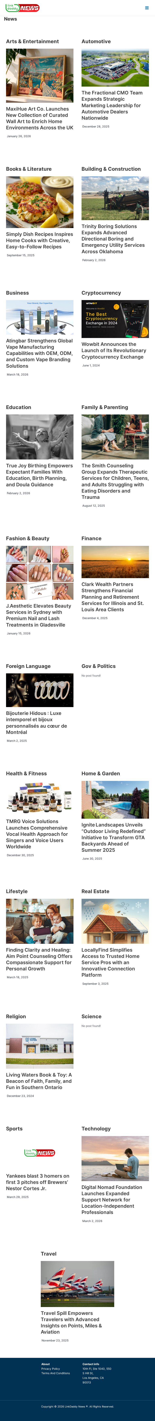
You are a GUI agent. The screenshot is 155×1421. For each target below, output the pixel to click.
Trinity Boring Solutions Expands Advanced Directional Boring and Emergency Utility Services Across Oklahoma (113, 238)
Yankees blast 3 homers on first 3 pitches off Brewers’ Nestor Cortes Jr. (37, 1182)
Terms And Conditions (55, 1373)
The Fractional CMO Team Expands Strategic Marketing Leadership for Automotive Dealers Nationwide (112, 105)
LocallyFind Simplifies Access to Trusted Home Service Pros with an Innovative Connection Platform (110, 962)
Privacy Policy (50, 1368)
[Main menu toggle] (147, 8)
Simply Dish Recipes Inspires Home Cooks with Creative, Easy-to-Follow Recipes (39, 240)
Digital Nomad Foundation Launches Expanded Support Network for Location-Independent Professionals (112, 1199)
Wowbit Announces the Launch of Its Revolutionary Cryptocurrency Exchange (114, 350)
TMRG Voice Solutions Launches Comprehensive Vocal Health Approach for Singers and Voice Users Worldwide (37, 834)
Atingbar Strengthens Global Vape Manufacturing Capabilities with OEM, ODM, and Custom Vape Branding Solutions (39, 353)
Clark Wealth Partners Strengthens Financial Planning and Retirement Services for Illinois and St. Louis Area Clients (113, 596)
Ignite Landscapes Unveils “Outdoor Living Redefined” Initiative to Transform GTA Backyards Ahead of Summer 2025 (114, 837)
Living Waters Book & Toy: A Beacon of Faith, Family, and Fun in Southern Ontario (39, 1081)
